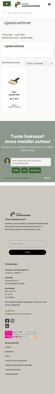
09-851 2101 (10, 311)
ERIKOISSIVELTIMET (10, 37)
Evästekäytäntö (11, 374)
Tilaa (27, 252)
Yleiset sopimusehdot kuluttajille (18, 365)
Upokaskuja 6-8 (11, 280)
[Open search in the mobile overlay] (27, 12)
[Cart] (49, 4)
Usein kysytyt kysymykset (16, 360)
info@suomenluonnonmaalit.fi (18, 314)
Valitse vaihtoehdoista (14, 106)
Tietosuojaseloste (12, 369)
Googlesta (37, 302)
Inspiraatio (9, 351)
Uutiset (8, 347)
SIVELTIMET (20, 35)
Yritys (7, 356)
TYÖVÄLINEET (7, 35)
